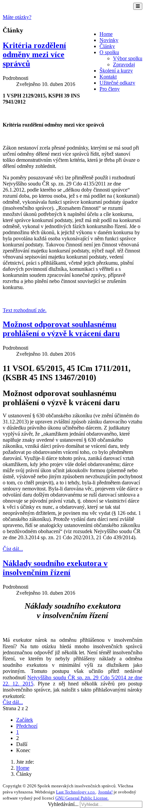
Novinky (108, 40)
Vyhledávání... (63, 804)
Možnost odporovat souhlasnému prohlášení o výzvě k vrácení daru (61, 329)
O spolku (109, 52)
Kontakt (108, 77)
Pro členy (109, 89)
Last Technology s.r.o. (76, 791)
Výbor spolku (127, 58)
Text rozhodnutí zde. (25, 310)
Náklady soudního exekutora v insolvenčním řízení (55, 568)
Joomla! (105, 791)
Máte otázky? (17, 17)
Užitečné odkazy (117, 83)
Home (106, 34)
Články (107, 46)
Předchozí (26, 726)
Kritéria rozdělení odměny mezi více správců (34, 54)
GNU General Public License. (82, 798)
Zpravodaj (124, 64)
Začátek (24, 720)
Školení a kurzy (116, 70)
